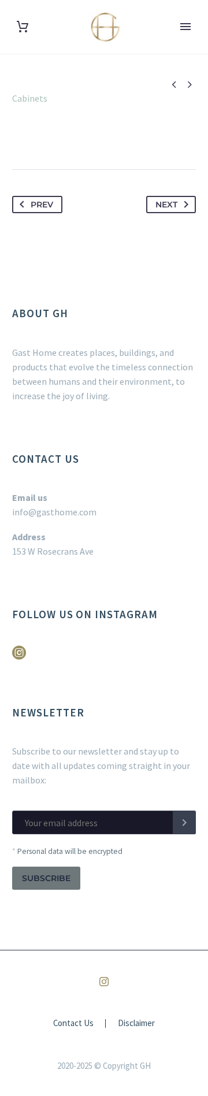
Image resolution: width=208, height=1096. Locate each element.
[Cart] (22, 27)
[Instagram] (104, 981)
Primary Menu (185, 26)
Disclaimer (136, 1023)
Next (166, 204)
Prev (42, 204)
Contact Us (73, 1023)
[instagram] (19, 656)
